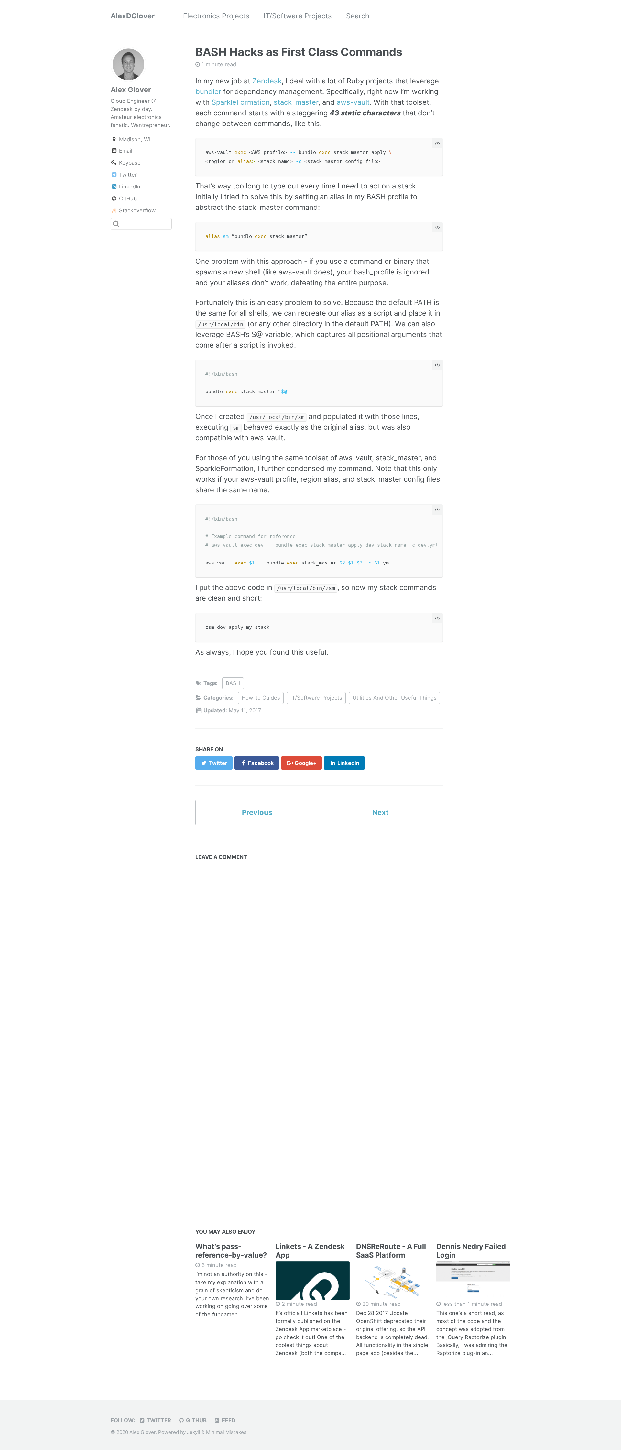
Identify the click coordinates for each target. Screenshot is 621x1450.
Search (357, 16)
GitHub (127, 198)
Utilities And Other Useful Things (395, 697)
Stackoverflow (136, 210)
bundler (208, 91)
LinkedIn (128, 186)
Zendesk (267, 81)
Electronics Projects (216, 16)
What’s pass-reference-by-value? (231, 1250)
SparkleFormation (241, 102)
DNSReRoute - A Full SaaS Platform (391, 1250)
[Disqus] (319, 944)
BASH (233, 683)
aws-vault (353, 102)
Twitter (127, 174)
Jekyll (193, 1432)
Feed (228, 1420)
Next (380, 812)
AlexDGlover (133, 16)
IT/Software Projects (298, 16)
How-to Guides (261, 697)
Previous (257, 812)
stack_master (296, 102)
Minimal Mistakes (226, 1432)
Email (124, 150)
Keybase (129, 162)
